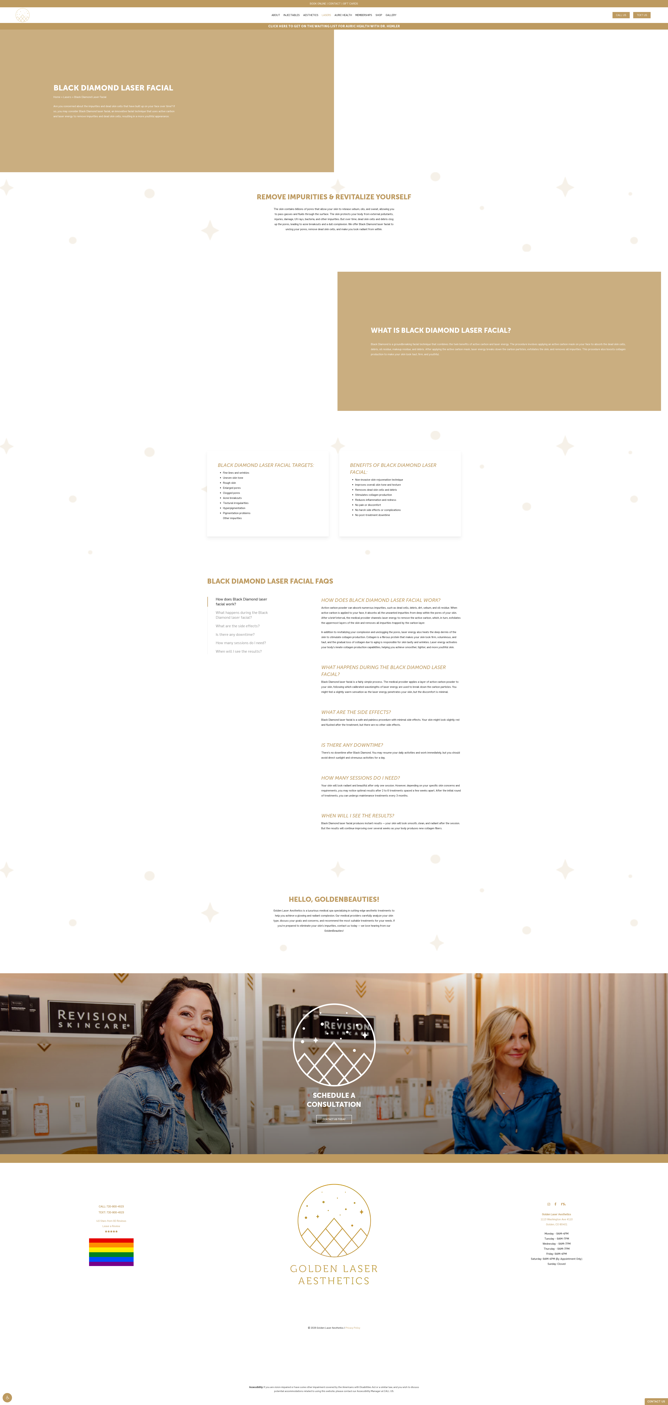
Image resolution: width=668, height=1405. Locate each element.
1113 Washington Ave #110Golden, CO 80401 (557, 1219)
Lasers (67, 97)
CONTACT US (656, 1401)
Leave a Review (111, 1226)
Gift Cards (350, 3)
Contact (334, 3)
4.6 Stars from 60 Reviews (111, 1221)
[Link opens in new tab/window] (549, 1204)
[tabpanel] (391, 618)
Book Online (318, 3)
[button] (7, 1397)
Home (56, 97)
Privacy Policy (352, 1327)
